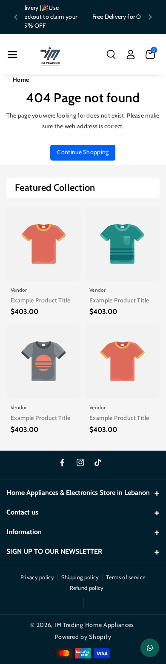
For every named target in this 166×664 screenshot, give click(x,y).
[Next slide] (150, 17)
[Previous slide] (15, 17)
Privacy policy (37, 577)
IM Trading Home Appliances (94, 625)
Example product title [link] (40, 300)
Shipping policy (80, 577)
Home (21, 79)
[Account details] (130, 54)
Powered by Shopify (83, 637)
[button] (12, 54)
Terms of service (126, 577)
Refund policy (87, 587)
